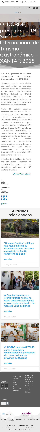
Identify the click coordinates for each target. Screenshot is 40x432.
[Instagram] (34, 8)
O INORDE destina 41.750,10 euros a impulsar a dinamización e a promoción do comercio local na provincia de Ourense (19, 352)
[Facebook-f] (37, 8)
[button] (20, 19)
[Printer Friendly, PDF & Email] (22, 174)
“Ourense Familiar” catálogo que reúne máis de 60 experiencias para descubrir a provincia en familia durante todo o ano (19, 248)
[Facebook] (6, 385)
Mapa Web (4, 388)
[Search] (7, 403)
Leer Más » (8, 259)
